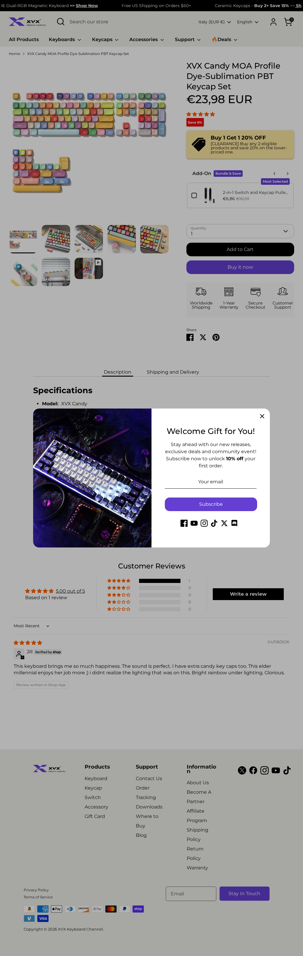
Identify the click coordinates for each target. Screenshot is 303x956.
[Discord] (234, 523)
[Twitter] (224, 523)
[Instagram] (204, 523)
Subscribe (211, 504)
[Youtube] (194, 523)
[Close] (262, 416)
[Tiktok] (214, 523)
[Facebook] (184, 523)
